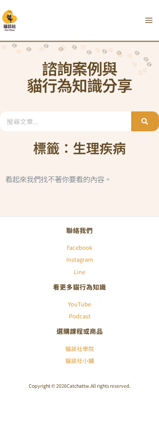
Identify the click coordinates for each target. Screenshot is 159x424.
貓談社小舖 (79, 360)
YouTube (79, 304)
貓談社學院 (79, 348)
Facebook (79, 247)
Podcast (80, 316)
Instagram (79, 259)
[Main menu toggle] (148, 20)
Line (79, 271)
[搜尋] (145, 121)
